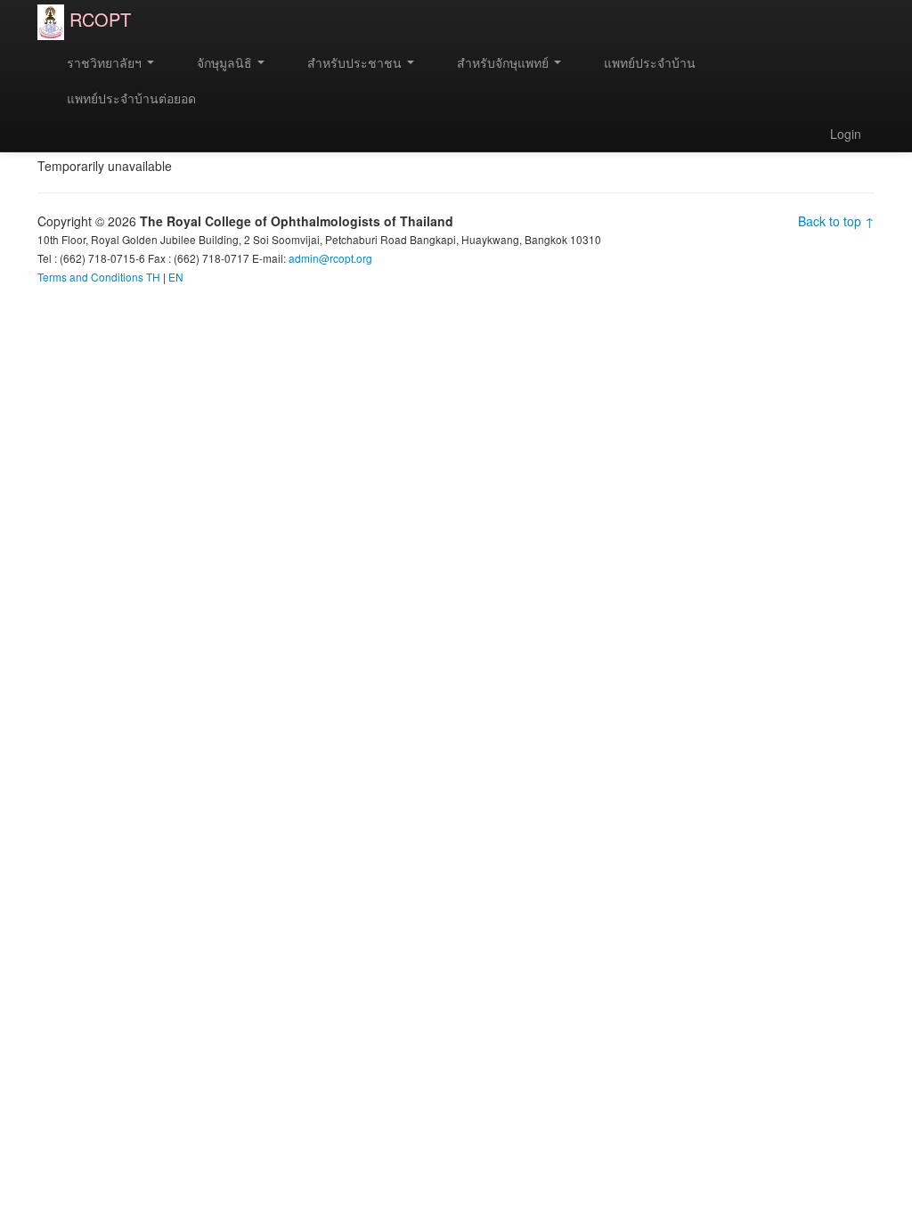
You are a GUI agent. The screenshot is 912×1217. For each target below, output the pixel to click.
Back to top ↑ (836, 221)
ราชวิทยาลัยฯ (104, 62)
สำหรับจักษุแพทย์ (502, 62)
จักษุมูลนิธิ (224, 62)
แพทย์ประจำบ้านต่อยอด (129, 98)
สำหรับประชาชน (354, 62)
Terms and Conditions (90, 276)
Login (845, 134)
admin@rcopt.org (330, 257)
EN (175, 276)
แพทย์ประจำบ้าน (648, 62)
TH (153, 276)
